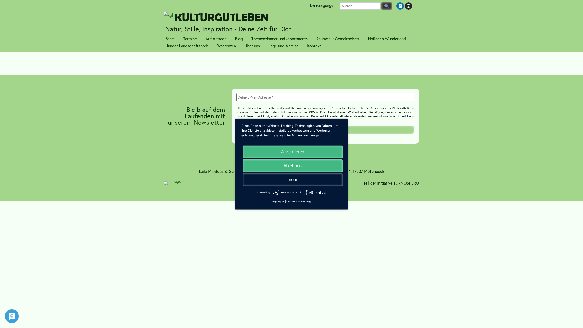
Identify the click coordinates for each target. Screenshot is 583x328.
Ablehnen (293, 165)
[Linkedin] (400, 6)
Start (170, 38)
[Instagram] (408, 6)
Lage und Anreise (283, 46)
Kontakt (314, 46)
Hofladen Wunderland (387, 38)
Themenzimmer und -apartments (279, 38)
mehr (293, 179)
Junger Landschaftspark (187, 46)
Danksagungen (322, 5)
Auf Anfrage (216, 38)
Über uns (252, 46)
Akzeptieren (292, 151)
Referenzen (226, 46)
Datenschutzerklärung (298, 201)
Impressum (278, 201)
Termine (190, 38)
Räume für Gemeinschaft (337, 38)
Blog (239, 38)
